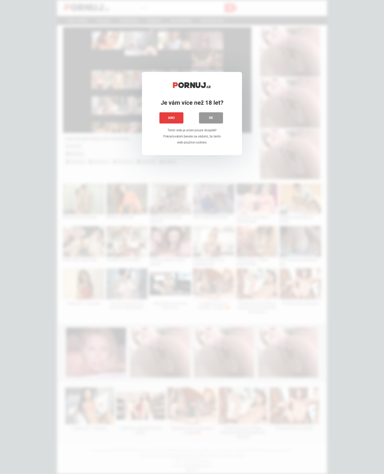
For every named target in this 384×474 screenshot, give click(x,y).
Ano (171, 118)
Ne (211, 118)
